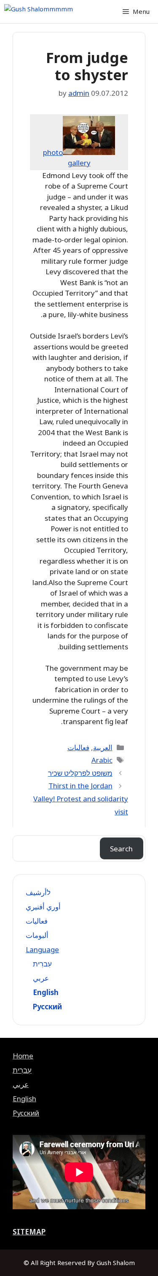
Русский (47, 1006)
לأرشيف (38, 892)
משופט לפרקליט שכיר (80, 773)
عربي (41, 978)
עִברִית (42, 964)
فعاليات (78, 747)
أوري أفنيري (43, 906)
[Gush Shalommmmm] (38, 11)
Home (23, 1056)
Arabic (101, 760)
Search (121, 848)
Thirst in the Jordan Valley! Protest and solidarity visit (80, 798)
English (46, 992)
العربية (102, 747)
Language (42, 949)
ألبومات (37, 935)
